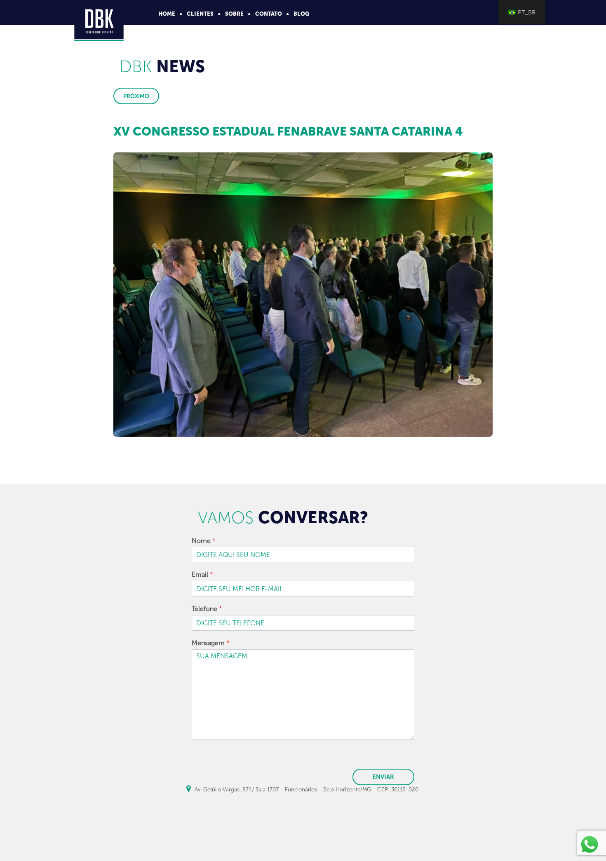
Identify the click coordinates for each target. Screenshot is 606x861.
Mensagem (211, 643)
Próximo (136, 96)
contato (268, 13)
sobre (234, 13)
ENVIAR (383, 777)
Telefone (207, 609)
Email (202, 574)
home (166, 13)
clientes (200, 13)
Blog (301, 13)
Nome (204, 541)
